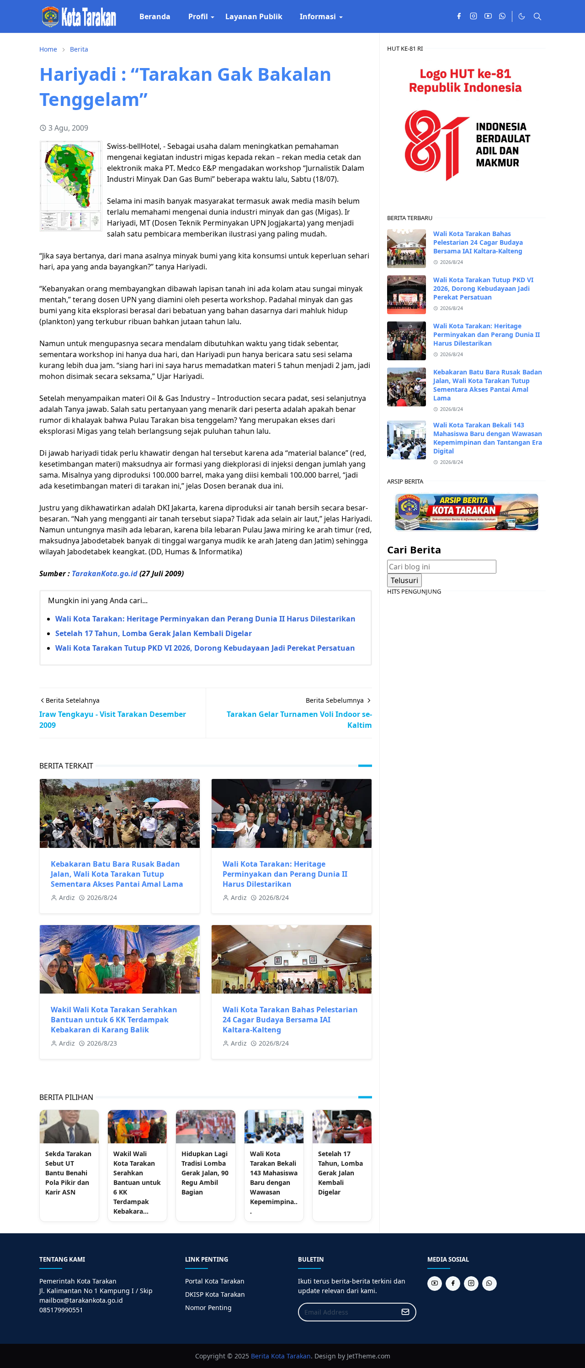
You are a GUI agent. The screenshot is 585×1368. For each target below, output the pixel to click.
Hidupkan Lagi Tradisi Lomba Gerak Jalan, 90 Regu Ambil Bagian (205, 1172)
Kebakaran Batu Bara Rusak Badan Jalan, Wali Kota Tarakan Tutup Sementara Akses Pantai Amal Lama (117, 874)
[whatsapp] (502, 16)
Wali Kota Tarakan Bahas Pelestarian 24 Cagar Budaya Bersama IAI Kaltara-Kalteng (290, 1020)
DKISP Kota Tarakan (215, 1294)
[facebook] (459, 16)
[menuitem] (155, 16)
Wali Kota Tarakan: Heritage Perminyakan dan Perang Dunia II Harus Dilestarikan (205, 619)
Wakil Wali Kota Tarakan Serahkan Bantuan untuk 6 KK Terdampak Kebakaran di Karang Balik (114, 1020)
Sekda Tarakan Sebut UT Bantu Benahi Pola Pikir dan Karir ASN (68, 1172)
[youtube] (488, 16)
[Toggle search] (537, 16)
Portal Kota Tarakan (215, 1281)
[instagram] (473, 16)
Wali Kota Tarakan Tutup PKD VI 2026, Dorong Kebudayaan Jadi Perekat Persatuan (205, 648)
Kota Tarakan (291, 1356)
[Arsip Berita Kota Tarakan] (466, 511)
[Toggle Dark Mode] (521, 16)
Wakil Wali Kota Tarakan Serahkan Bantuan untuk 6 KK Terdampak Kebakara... (137, 1182)
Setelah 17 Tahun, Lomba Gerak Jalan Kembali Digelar (153, 633)
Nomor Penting (208, 1307)
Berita (260, 1356)
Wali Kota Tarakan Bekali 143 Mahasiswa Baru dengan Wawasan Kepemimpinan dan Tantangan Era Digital (487, 438)
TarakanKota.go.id (105, 573)
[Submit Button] (405, 1312)
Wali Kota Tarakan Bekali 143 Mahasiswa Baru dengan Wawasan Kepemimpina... (274, 1182)
